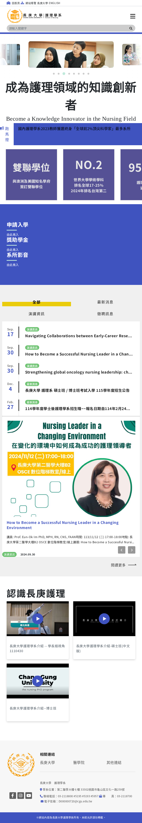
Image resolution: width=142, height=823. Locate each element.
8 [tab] (88, 74)
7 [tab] (83, 74)
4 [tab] (69, 74)
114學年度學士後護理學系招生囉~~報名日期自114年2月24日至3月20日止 (79, 408)
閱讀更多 (118, 473)
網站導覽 (30, 3)
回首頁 (15, 3)
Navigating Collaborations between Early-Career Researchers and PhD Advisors (79, 335)
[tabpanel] (71, 54)
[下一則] (131, 458)
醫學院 (78, 671)
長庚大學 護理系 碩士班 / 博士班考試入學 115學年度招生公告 (77, 390)
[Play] (37, 527)
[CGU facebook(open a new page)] (12, 703)
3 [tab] (63, 73)
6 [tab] (79, 74)
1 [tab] (54, 74)
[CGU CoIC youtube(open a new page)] (28, 703)
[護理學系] (34, 15)
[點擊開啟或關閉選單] (132, 15)
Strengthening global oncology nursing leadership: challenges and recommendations (79, 372)
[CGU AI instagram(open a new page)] (20, 703)
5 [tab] (74, 74)
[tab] (36, 302)
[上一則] (121, 458)
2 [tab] (59, 74)
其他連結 (114, 671)
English (54, 3)
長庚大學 (42, 3)
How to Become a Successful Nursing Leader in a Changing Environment (79, 354)
